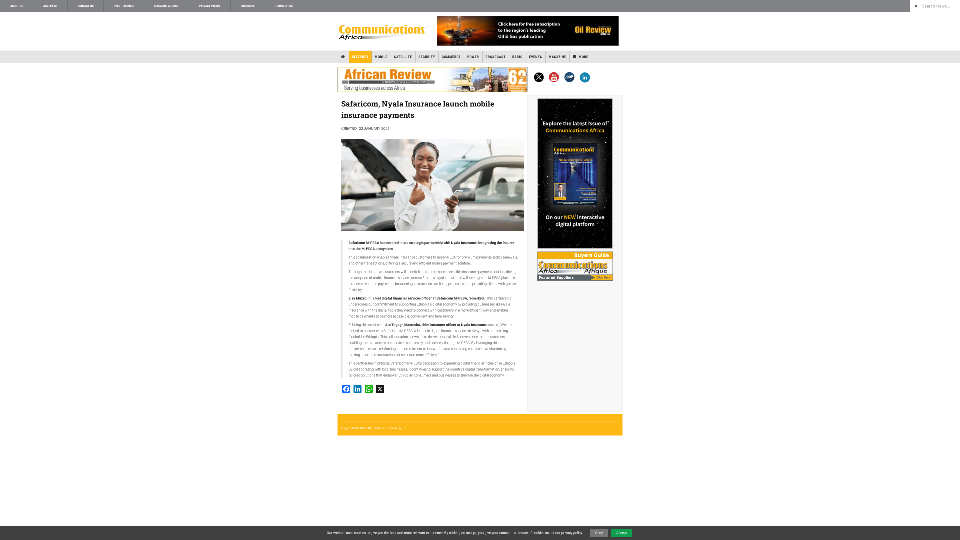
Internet (360, 57)
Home (343, 57)
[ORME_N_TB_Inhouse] (527, 31)
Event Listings (124, 6)
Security (426, 57)
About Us (16, 6)
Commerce (451, 57)
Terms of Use (284, 6)
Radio (517, 57)
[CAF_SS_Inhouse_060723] (575, 173)
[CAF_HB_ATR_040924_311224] (432, 79)
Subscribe (248, 6)
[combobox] (935, 6)
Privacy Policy (209, 6)
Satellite (403, 57)
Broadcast (496, 57)
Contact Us (86, 6)
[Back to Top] (4, 440)
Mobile (381, 57)
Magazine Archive (166, 6)
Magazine (557, 57)
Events (535, 57)
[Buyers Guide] (575, 266)
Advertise (50, 6)
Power (473, 57)
